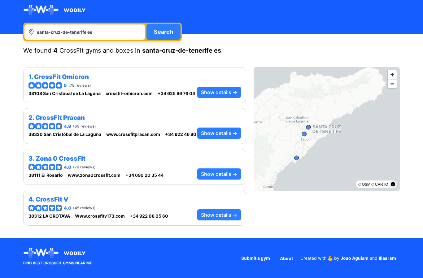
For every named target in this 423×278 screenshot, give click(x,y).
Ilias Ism (387, 258)
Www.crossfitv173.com (100, 216)
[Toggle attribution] (393, 184)
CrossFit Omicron (61, 76)
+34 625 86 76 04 (176, 93)
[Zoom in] (392, 74)
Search (163, 31)
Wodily (75, 10)
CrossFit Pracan (60, 117)
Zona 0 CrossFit (60, 158)
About (286, 258)
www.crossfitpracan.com (133, 134)
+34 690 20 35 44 (144, 175)
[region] (327, 129)
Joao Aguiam (354, 258)
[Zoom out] (392, 83)
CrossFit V (52, 199)
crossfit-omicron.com (129, 93)
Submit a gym (255, 258)
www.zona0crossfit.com (94, 175)
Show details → (219, 92)
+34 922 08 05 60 (149, 216)
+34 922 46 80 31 (183, 134)
